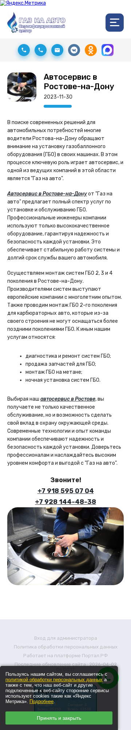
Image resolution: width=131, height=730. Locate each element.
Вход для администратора (65, 638)
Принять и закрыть (59, 718)
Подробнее (41, 701)
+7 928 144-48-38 (65, 502)
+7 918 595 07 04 (65, 491)
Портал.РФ (95, 655)
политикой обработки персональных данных (54, 679)
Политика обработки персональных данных (66, 647)
